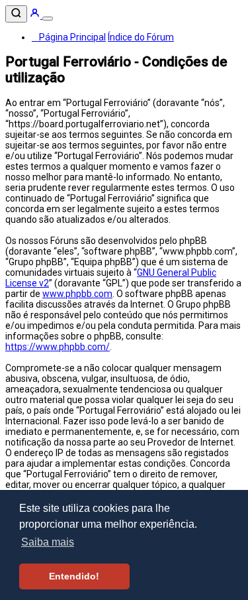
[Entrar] (35, 15)
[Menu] (47, 19)
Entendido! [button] (74, 576)
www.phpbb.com (77, 293)
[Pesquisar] (16, 14)
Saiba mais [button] (47, 542)
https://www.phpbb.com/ (57, 346)
